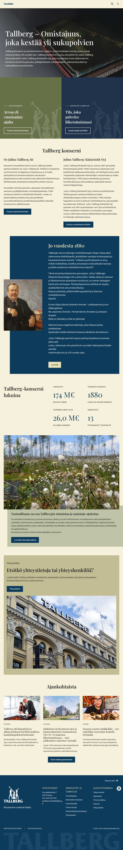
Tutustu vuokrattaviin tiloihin (78, 224)
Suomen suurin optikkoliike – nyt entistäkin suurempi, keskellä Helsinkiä (101, 731)
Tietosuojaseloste (35, 828)
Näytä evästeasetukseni (13, 828)
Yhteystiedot (15, 589)
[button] (112, 4)
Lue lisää (54, 364)
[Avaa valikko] (117, 3)
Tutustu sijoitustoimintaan (18, 130)
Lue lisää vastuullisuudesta (25, 540)
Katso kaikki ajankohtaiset (61, 759)
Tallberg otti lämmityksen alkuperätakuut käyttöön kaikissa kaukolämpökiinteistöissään (21, 731)
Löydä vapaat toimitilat (77, 130)
